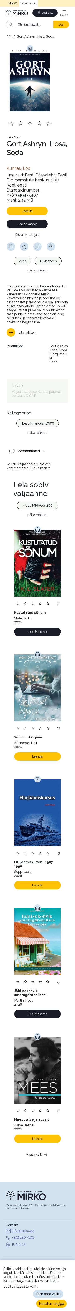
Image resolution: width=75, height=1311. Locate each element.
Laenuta (27, 211)
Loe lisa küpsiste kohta (20, 1286)
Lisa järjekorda (37, 631)
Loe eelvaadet (27, 224)
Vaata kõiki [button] (34, 1155)
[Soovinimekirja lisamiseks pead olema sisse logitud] (11, 246)
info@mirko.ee (23, 1231)
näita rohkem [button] (38, 270)
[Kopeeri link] (37, 246)
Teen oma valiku (48, 1294)
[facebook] (51, 246)
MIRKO (12, 3)
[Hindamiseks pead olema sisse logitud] (24, 246)
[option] (22, 261)
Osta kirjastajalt (27, 235)
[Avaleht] (17, 12)
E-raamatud (28, 3)
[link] (18, 168)
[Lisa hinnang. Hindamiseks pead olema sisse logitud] (30, 123)
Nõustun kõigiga (51, 1304)
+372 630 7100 (23, 1237)
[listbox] (37, 262)
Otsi (61, 24)
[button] (22, 332)
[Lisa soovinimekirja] (58, 604)
